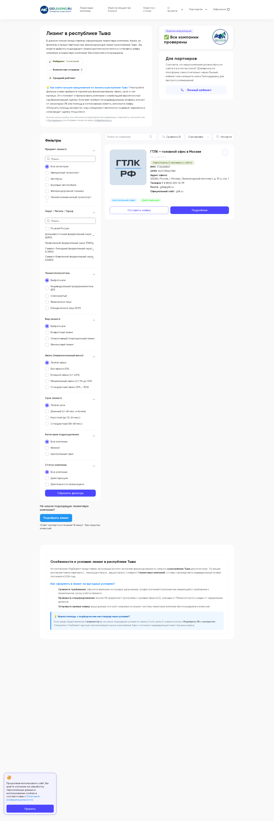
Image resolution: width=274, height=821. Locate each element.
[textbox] (195, 137)
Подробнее (200, 210)
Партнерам (195, 9)
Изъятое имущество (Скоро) (119, 9)
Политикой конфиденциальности (23, 798)
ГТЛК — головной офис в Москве (175, 152)
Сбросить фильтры (70, 493)
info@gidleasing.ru (103, 120)
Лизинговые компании (86, 9)
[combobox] (199, 137)
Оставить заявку (139, 210)
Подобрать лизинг (56, 518)
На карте (226, 136)
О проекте (172, 9)
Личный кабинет (199, 90)
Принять (30, 808)
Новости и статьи (149, 9)
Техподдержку (55, 120)
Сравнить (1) (173, 136)
